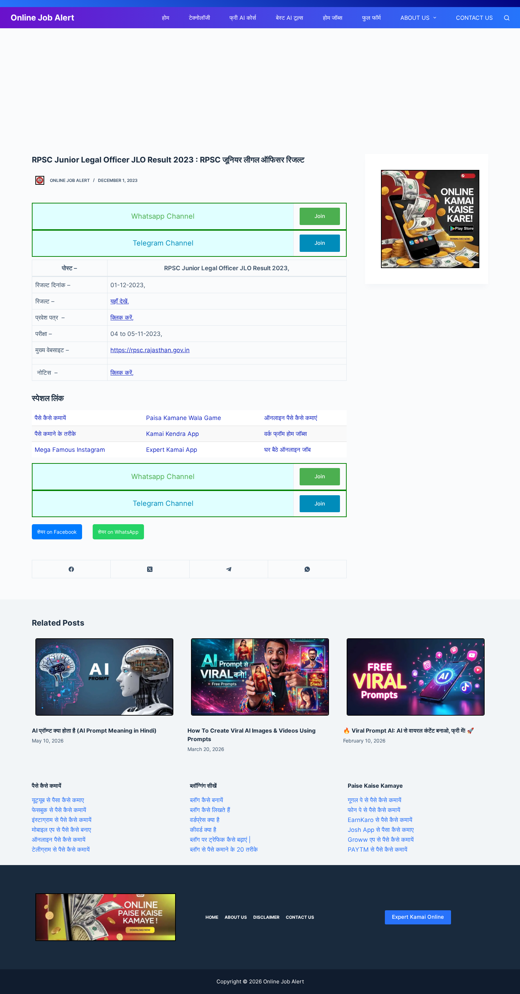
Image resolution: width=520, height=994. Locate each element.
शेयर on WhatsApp (118, 532)
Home (212, 917)
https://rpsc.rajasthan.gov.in (150, 350)
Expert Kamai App (171, 449)
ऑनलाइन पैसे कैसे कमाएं (290, 417)
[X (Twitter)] (150, 569)
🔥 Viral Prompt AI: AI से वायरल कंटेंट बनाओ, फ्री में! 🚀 (408, 730)
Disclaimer (266, 917)
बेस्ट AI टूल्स (289, 17)
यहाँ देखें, (119, 301)
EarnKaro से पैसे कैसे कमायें (380, 819)
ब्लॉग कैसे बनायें (206, 800)
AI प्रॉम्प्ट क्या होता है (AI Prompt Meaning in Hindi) (94, 730)
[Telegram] (229, 569)
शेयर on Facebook (57, 532)
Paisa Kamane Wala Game (183, 417)
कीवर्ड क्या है (203, 829)
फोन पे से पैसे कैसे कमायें (374, 809)
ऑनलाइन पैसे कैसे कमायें (58, 839)
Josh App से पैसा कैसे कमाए (381, 829)
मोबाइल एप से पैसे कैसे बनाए (61, 829)
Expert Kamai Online (418, 916)
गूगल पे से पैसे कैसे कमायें (374, 800)
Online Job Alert (42, 18)
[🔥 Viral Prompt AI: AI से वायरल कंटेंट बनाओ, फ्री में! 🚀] (415, 677)
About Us (414, 17)
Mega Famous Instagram (70, 449)
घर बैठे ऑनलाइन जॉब (287, 449)
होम (165, 17)
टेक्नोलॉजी (199, 17)
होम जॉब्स (332, 17)
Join (319, 216)
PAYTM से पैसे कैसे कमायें (377, 849)
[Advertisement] (212, 80)
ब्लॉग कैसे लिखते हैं (210, 809)
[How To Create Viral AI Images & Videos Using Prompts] (260, 677)
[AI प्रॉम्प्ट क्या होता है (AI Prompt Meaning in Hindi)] (104, 677)
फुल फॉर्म (371, 17)
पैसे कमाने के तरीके (55, 433)
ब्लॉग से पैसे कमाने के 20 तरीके (224, 849)
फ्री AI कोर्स (243, 17)
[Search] (506, 17)
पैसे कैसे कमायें (50, 417)
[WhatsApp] (307, 569)
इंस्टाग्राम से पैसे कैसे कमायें (61, 819)
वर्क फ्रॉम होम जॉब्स (285, 433)
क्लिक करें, (122, 317)
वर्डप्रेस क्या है (204, 819)
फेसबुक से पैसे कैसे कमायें (59, 809)
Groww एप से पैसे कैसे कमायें (381, 839)
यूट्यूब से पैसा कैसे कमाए (58, 800)
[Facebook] (71, 569)
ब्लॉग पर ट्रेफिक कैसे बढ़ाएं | (220, 839)
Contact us (474, 17)
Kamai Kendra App (172, 433)
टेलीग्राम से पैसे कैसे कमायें (60, 849)
